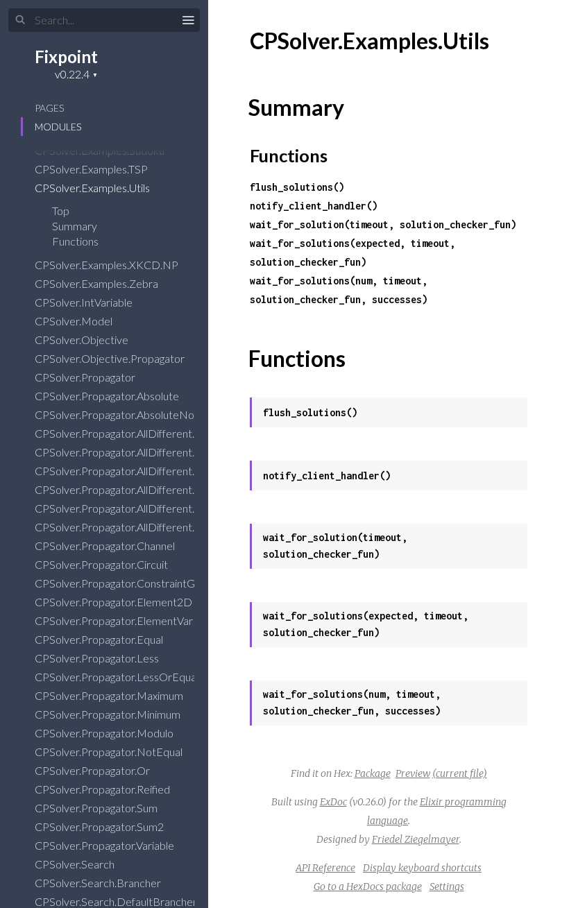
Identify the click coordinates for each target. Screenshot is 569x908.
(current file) (459, 773)
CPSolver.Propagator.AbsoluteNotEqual (131, 414)
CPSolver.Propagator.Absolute (108, 395)
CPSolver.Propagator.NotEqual (110, 751)
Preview (413, 773)
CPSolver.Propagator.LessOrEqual (118, 676)
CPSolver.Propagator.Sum (97, 807)
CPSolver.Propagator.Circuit (102, 564)
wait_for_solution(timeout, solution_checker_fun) (383, 224)
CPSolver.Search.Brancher (99, 882)
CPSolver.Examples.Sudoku (101, 150)
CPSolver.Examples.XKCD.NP (107, 264)
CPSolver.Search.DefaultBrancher (117, 901)
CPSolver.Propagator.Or (93, 770)
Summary (74, 225)
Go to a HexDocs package (368, 886)
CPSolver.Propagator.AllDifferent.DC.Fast (136, 470)
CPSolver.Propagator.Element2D (114, 601)
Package (373, 773)
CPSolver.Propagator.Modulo (105, 732)
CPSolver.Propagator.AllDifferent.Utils (126, 508)
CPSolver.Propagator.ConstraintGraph (127, 583)
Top (60, 210)
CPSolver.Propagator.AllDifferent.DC (124, 452)
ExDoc (333, 802)
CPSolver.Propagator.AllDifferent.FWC (128, 489)
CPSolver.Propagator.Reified (103, 789)
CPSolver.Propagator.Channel (106, 545)
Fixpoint (66, 56)
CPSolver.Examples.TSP (92, 168)
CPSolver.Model (74, 320)
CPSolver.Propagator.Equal (100, 639)
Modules (58, 126)
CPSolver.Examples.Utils (93, 187)
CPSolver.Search (76, 864)
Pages (49, 108)
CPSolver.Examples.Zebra (97, 283)
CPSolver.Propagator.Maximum (110, 695)
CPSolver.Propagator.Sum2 (100, 826)
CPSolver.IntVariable (85, 302)
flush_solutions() (297, 187)
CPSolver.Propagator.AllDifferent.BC (123, 433)
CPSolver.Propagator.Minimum (108, 714)
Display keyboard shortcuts (422, 867)
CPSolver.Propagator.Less (98, 658)
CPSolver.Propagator (86, 377)
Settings (447, 886)
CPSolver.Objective (82, 339)
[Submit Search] (20, 20)
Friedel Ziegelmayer (415, 839)
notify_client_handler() (313, 206)
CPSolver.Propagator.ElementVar (115, 620)
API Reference (325, 868)
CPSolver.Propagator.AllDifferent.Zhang (130, 526)
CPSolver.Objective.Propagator (111, 358)
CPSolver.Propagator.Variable (105, 845)
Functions (76, 241)
